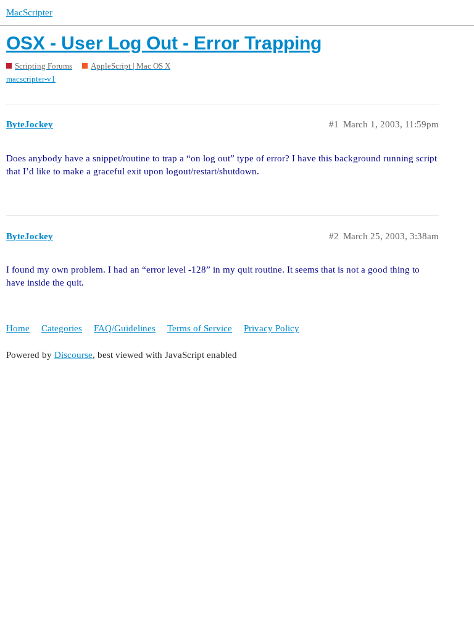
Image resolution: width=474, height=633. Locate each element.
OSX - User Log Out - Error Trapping (164, 43)
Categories (61, 328)
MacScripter (29, 12)
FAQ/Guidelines (125, 328)
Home (18, 328)
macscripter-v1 (31, 78)
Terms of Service (199, 328)
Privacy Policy (271, 328)
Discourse (73, 355)
